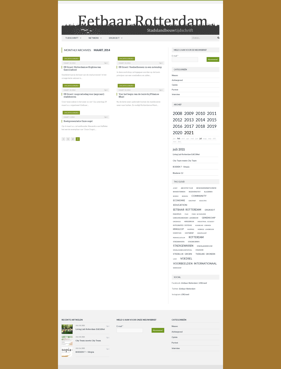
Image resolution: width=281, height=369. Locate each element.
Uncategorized (71, 59)
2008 (177, 113)
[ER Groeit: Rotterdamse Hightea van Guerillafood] (85, 60)
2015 (211, 119)
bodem (175, 196)
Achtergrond (177, 80)
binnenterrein (179, 192)
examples (177, 214)
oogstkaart (202, 233)
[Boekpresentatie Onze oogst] (85, 114)
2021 (189, 132)
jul (201, 138)
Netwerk (94, 38)
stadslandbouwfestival (182, 250)
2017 (189, 126)
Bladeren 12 (178, 173)
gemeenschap (208, 218)
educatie (203, 201)
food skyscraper (199, 214)
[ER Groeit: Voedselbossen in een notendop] (140, 60)
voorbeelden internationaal (195, 263)
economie (179, 200)
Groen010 (177, 221)
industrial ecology (206, 221)
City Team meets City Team (185, 160)
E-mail (175, 56)
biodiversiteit (195, 192)
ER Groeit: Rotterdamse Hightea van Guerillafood (82, 68)
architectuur (187, 188)
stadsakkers (178, 241)
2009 (189, 113)
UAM (175, 259)
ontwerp (189, 233)
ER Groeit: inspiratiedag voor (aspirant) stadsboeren (84, 95)
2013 (189, 119)
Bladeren (208, 192)
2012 (177, 119)
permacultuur (179, 237)
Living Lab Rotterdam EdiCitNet (186, 154)
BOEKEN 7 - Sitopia (181, 167)
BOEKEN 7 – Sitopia (85, 352)
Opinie (175, 85)
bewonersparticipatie (206, 188)
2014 (200, 119)
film (186, 214)
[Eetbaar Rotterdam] (140, 18)
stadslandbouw (204, 246)
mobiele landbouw (206, 229)
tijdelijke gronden (205, 254)
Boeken (185, 196)
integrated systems (182, 225)
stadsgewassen (183, 245)
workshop (177, 268)
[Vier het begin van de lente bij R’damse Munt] (140, 87)
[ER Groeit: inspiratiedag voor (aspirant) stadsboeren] (85, 87)
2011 (211, 113)
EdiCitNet (192, 201)
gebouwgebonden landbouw (185, 218)
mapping (190, 229)
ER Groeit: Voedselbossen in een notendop (140, 67)
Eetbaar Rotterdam (187, 209)
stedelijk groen (182, 254)
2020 (177, 132)
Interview (176, 94)
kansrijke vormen (203, 225)
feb (178, 138)
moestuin (177, 233)
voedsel (186, 258)
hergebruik (189, 221)
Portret (175, 89)
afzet (175, 188)
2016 (177, 126)
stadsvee (199, 250)
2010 (200, 113)
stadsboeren (193, 242)
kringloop (178, 229)
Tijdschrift (71, 38)
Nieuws (175, 75)
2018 (200, 126)
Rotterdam (196, 237)
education (180, 204)
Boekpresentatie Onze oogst (78, 121)
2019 (211, 126)
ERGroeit (114, 38)
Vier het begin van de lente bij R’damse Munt (139, 95)
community (199, 196)
